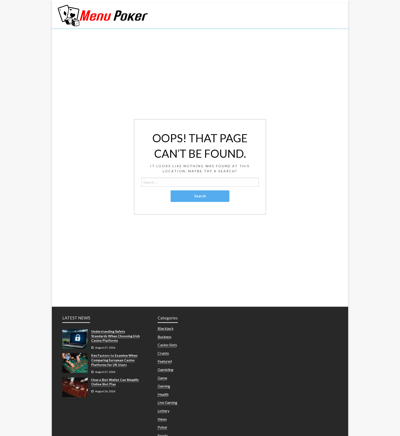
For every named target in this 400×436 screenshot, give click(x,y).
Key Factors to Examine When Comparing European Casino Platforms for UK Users (114, 359)
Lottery (163, 410)
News (162, 419)
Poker (162, 427)
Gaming (164, 386)
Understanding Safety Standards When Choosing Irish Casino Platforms (115, 335)
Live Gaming (167, 402)
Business (165, 336)
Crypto (163, 353)
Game (162, 378)
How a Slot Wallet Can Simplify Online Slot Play (115, 382)
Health (163, 394)
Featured (165, 361)
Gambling (165, 369)
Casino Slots (167, 345)
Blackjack (166, 328)
